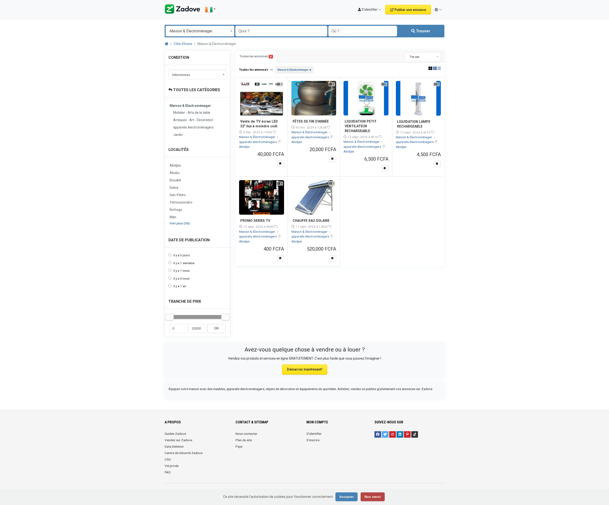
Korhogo (176, 210)
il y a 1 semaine (183, 263)
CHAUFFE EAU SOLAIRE (311, 221)
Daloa (174, 187)
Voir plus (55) (180, 223)
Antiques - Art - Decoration (193, 120)
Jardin (178, 135)
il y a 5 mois (181, 278)
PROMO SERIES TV (255, 221)
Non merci (372, 497)
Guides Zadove (175, 434)
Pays (239, 446)
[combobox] (200, 31)
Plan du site (244, 440)
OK (216, 328)
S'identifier (314, 434)
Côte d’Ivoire (183, 44)
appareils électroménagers (193, 127)
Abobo (175, 173)
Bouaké (175, 180)
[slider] (170, 317)
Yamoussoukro (181, 202)
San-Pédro (178, 195)
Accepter (346, 497)
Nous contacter (246, 434)
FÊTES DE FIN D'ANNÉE (311, 121)
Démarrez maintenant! (304, 369)
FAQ (168, 472)
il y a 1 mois (181, 270)
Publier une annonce (410, 10)
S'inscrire (312, 440)
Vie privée (172, 466)
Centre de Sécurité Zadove (183, 453)
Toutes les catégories (196, 90)
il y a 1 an (179, 286)
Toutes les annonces (255, 56)
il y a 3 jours (181, 255)
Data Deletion (174, 446)
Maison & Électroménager (293, 69)
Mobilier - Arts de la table (191, 112)
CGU (168, 459)
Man (173, 217)
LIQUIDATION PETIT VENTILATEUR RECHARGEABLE (361, 126)
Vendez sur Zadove (178, 440)
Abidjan (175, 165)
